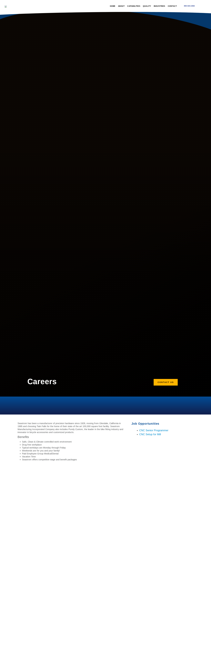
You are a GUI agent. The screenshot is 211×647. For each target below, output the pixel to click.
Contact (172, 6)
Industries (159, 6)
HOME (112, 6)
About (121, 6)
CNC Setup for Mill (150, 434)
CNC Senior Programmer (153, 430)
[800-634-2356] (181, 6)
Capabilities (133, 6)
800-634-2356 (189, 6)
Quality (147, 6)
